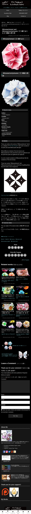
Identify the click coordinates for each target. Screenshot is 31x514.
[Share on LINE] (18, 247)
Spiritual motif (15, 241)
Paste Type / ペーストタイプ (8, 236)
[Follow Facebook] (12, 255)
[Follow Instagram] (15, 255)
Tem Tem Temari (13, 145)
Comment (4, 379)
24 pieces (13, 239)
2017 (4, 239)
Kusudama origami (6, 241)
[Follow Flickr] (18, 255)
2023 (8, 239)
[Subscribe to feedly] (21, 255)
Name (3, 394)
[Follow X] (9, 255)
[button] (21, 247)
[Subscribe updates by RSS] (25, 255)
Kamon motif (19, 239)
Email (3, 399)
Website (3, 404)
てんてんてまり (5, 195)
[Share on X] (9, 247)
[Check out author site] (6, 255)
